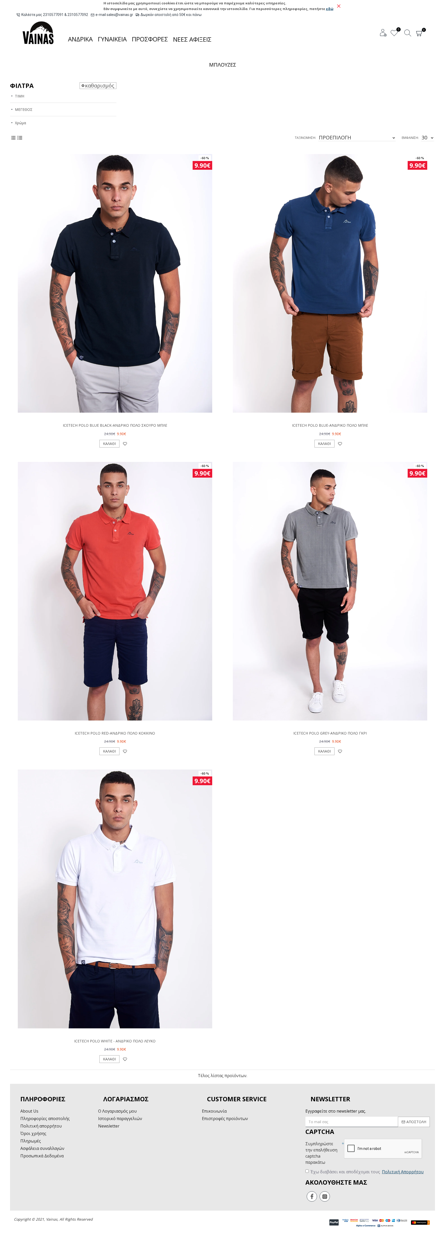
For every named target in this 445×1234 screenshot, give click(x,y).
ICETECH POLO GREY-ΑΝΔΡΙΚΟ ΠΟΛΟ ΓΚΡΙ (330, 733)
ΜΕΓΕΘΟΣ (23, 109)
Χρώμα (20, 122)
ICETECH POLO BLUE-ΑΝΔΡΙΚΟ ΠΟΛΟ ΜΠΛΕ (330, 425)
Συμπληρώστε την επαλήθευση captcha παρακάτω (321, 1153)
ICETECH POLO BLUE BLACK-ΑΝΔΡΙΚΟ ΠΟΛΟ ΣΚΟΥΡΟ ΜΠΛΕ (115, 425)
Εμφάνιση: (410, 138)
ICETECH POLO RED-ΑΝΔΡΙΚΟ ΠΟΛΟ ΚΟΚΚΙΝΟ (115, 733)
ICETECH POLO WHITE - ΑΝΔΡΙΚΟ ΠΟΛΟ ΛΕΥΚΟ (115, 1041)
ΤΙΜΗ (19, 96)
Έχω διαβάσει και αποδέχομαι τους (367, 1172)
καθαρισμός (99, 85)
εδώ (329, 8)
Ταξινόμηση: (305, 138)
